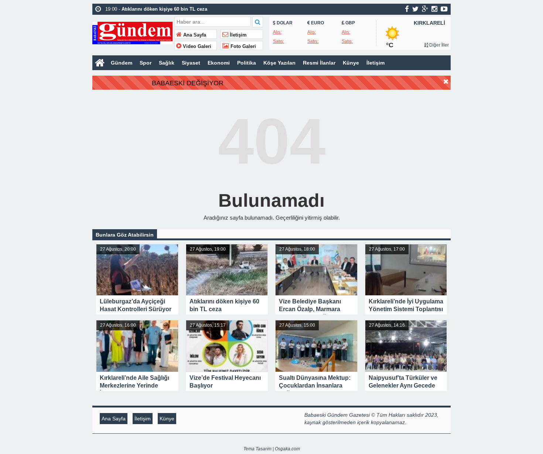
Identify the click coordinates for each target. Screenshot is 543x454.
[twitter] (415, 9)
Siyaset (191, 63)
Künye (351, 63)
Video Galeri (196, 46)
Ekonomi (219, 63)
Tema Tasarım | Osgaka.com (271, 448)
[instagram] (434, 9)
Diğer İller (438, 45)
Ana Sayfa (194, 35)
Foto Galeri (242, 46)
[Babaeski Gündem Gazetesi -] (132, 32)
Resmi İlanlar (319, 63)
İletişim (237, 35)
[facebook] (407, 9)
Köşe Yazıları (279, 63)
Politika (246, 63)
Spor (145, 63)
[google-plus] (425, 9)
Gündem (121, 63)
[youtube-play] (444, 9)
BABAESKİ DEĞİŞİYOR (187, 83)
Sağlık (166, 63)
